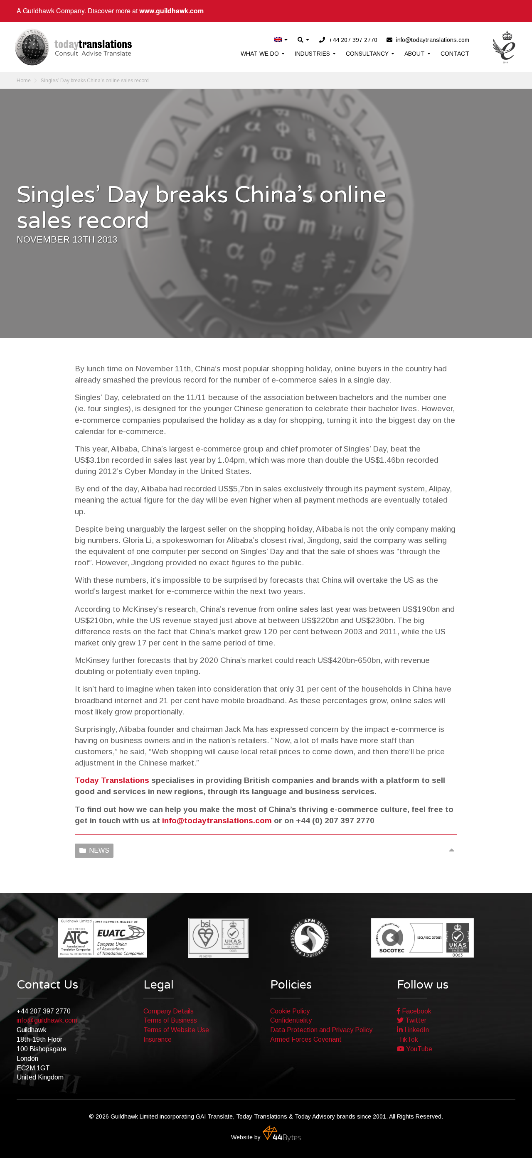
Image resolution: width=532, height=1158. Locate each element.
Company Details (168, 1011)
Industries (313, 53)
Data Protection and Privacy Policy (321, 1029)
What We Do (261, 53)
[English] (281, 40)
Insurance (157, 1039)
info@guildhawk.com (47, 1020)
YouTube (418, 1049)
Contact (455, 53)
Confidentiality (291, 1020)
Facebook (415, 1011)
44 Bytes (281, 1133)
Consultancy (368, 53)
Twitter (415, 1020)
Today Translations (112, 780)
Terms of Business (170, 1020)
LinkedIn (416, 1029)
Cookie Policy (290, 1011)
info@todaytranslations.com (217, 820)
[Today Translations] (73, 47)
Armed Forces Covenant (306, 1039)
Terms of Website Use (176, 1029)
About (415, 53)
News (99, 850)
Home (24, 80)
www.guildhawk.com (171, 10)
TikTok (407, 1039)
